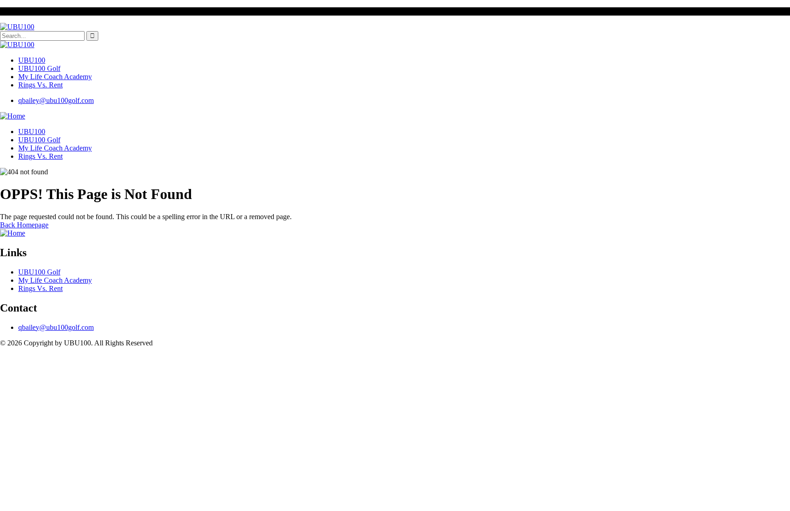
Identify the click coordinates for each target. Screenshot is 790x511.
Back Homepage (24, 225)
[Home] (12, 116)
